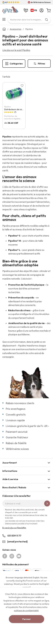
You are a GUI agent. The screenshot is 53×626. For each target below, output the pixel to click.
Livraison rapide (15, 420)
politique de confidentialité (26, 610)
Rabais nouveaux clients (20, 403)
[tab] (26, 463)
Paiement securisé (16, 431)
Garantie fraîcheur (17, 437)
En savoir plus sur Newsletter (14, 528)
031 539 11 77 (14, 535)
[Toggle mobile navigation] (4, 19)
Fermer (26, 619)
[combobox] (29, 19)
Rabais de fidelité (16, 443)
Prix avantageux (15, 408)
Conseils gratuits (16, 414)
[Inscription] (47, 503)
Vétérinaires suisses (17, 449)
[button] (34, 10)
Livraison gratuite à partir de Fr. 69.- (27, 426)
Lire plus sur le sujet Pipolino (16, 50)
